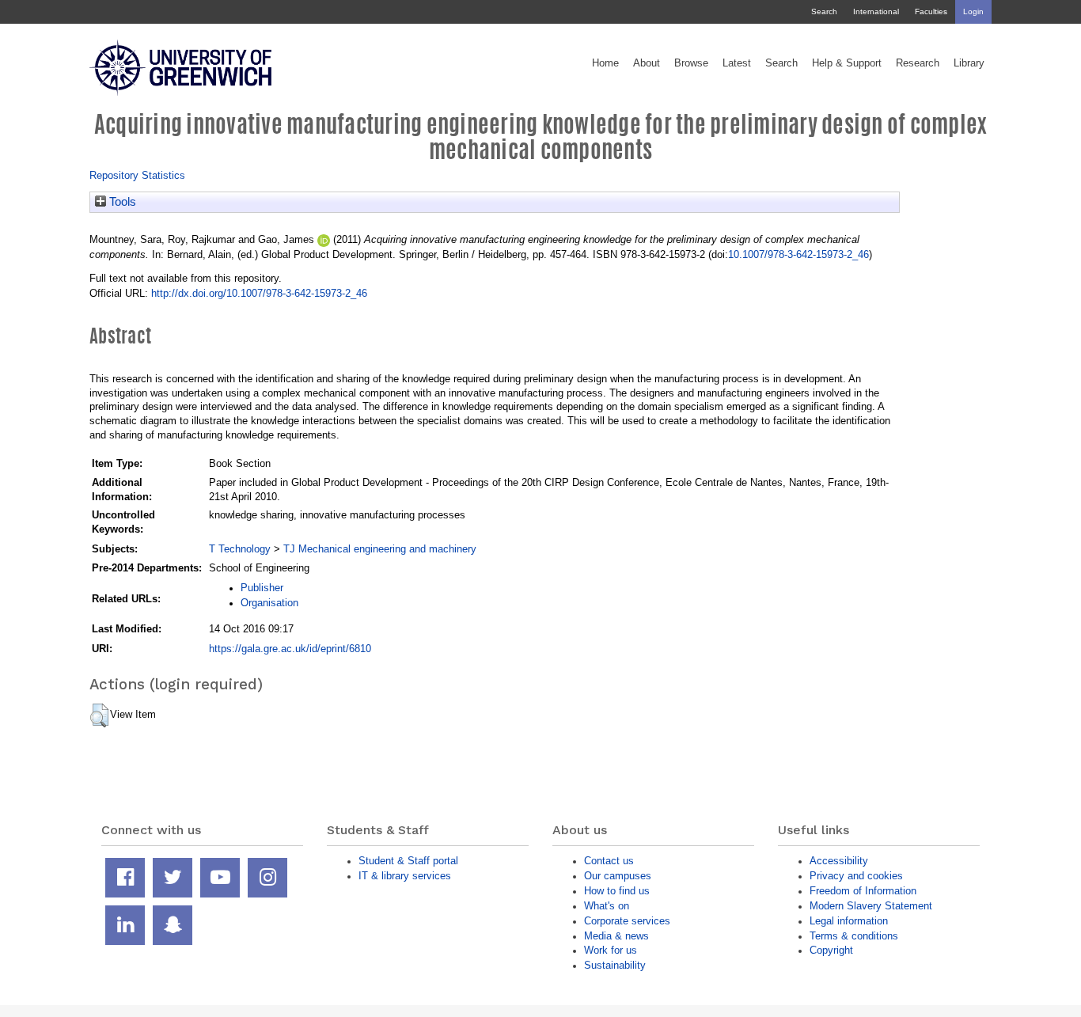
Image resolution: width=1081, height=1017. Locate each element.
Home (605, 63)
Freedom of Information (863, 891)
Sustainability (615, 965)
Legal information (849, 921)
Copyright (831, 950)
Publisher (262, 588)
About (646, 63)
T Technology (240, 549)
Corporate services (627, 921)
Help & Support (847, 63)
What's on (606, 906)
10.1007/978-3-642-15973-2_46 (798, 254)
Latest (737, 63)
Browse (691, 63)
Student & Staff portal (408, 861)
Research (917, 63)
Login (973, 11)
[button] (99, 715)
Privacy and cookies (856, 876)
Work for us (610, 950)
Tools (121, 201)
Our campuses (617, 876)
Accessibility (839, 861)
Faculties (931, 11)
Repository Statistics (137, 175)
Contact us (609, 861)
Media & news (616, 936)
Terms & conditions (854, 936)
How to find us (617, 891)
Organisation (269, 603)
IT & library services (404, 876)
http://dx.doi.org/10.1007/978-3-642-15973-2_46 (259, 293)
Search (824, 11)
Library (969, 63)
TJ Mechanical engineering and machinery (379, 549)
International (876, 11)
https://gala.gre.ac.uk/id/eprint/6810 (290, 649)
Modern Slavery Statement (871, 906)
